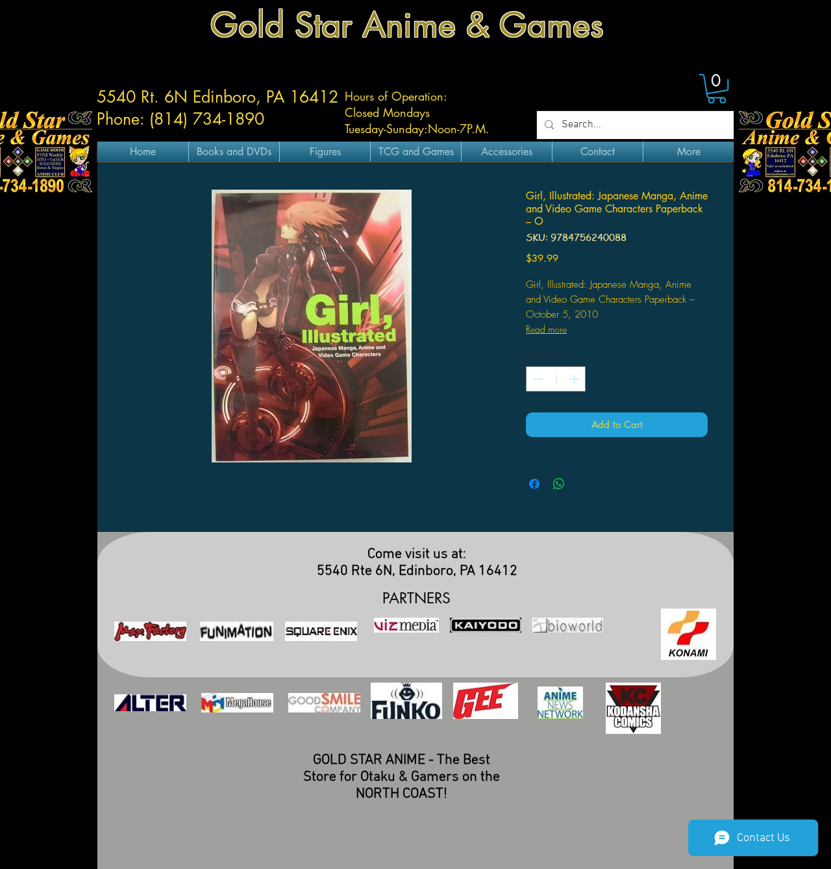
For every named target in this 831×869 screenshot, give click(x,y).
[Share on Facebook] (534, 484)
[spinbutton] (556, 379)
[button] (716, 88)
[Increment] (575, 379)
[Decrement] (536, 379)
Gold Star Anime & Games (407, 25)
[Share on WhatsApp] (559, 484)
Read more (546, 329)
